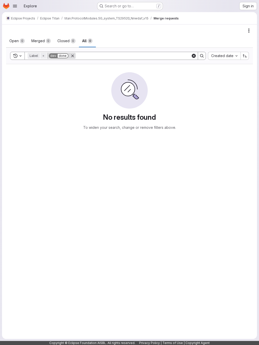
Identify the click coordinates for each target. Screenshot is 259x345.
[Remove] (73, 56)
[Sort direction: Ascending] (245, 56)
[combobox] (224, 56)
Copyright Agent (197, 343)
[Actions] (249, 31)
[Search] (202, 56)
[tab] (17, 41)
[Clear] (194, 56)
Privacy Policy (149, 343)
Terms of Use (172, 343)
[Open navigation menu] (15, 6)
